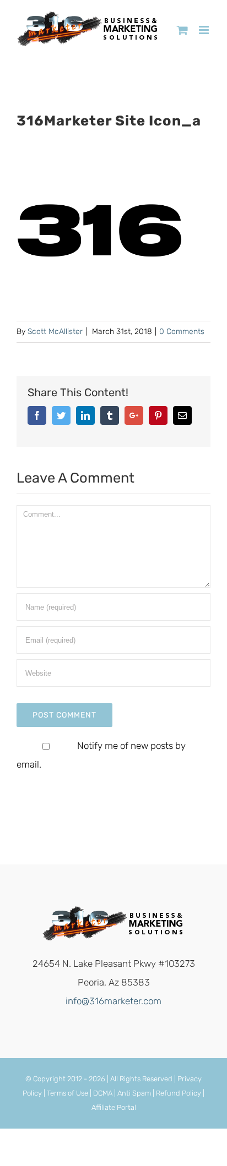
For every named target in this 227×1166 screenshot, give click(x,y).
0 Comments (181, 331)
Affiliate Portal (113, 1107)
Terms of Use (67, 1093)
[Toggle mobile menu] (204, 30)
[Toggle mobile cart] (182, 30)
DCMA (102, 1093)
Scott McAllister (55, 331)
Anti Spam (134, 1093)
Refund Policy (178, 1093)
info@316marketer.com (113, 1000)
